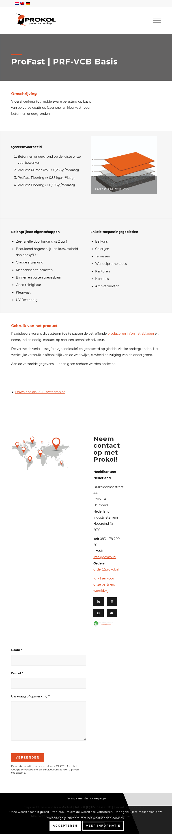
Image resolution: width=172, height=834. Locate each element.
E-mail (17, 673)
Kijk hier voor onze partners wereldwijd (104, 584)
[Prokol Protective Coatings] (36, 19)
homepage (97, 798)
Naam (16, 650)
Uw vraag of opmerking (30, 696)
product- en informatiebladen (131, 334)
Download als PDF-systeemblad (40, 392)
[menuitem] (156, 20)
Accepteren (65, 825)
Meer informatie (103, 825)
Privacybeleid (29, 769)
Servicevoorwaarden (56, 769)
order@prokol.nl (106, 569)
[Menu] (156, 20)
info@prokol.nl (104, 557)
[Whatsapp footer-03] (105, 624)
